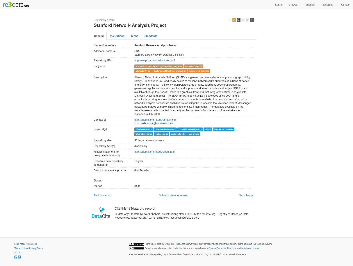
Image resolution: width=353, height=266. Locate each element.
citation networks (144, 129)
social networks (178, 133)
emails (208, 129)
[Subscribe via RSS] (16, 257)
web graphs (193, 133)
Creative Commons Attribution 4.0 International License (234, 248)
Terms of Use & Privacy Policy (28, 248)
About (17, 252)
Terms (134, 36)
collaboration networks (165, 129)
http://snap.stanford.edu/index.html (154, 60)
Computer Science (193, 66)
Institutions (117, 36)
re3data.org (180, 243)
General (99, 36)
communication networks (190, 129)
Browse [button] (293, 4)
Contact (345, 4)
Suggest (310, 4)
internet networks (144, 133)
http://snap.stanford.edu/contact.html (155, 119)
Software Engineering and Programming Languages (159, 66)
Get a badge (246, 195)
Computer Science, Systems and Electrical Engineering (161, 70)
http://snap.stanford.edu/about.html (154, 151)
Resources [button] (327, 4)
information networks (223, 129)
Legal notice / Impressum (26, 243)
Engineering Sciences (199, 70)
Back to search (102, 195)
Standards (151, 36)
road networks (161, 133)
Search (279, 4)
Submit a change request (173, 195)
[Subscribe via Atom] (19, 257)
